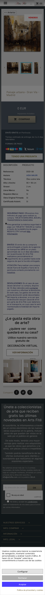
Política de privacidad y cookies (30, 590)
